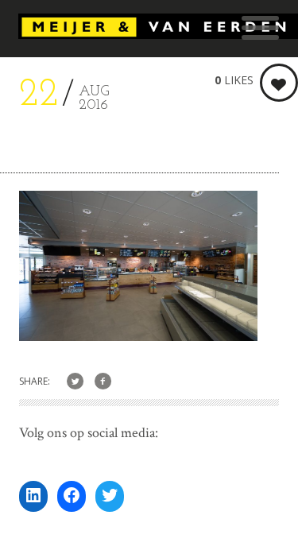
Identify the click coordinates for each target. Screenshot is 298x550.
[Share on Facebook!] (103, 382)
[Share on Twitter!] (75, 382)
